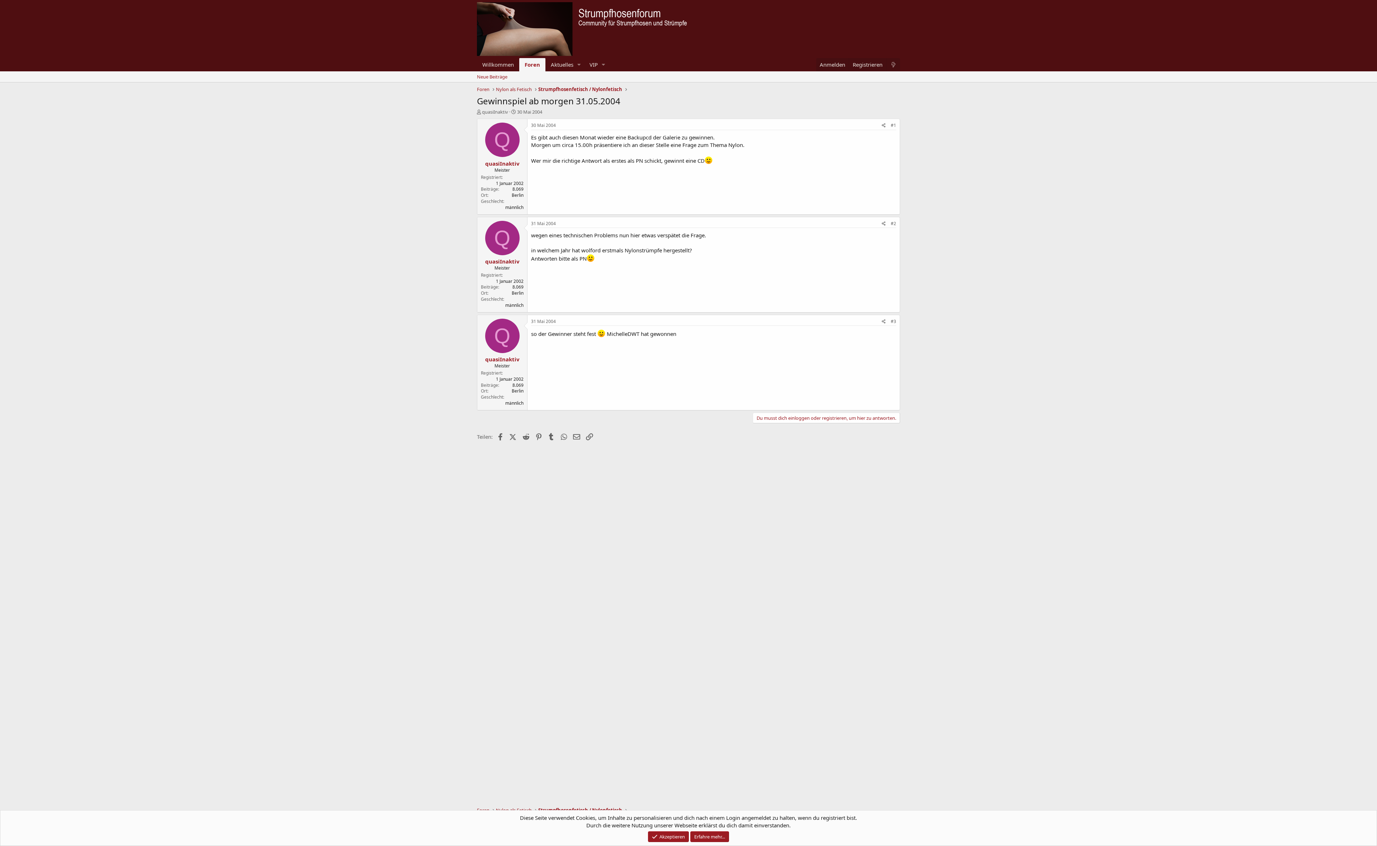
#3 (893, 321)
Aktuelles (562, 64)
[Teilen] (883, 126)
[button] (579, 64)
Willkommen (498, 64)
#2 (893, 223)
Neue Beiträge (492, 76)
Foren (532, 64)
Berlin (518, 195)
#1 (893, 125)
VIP (594, 64)
